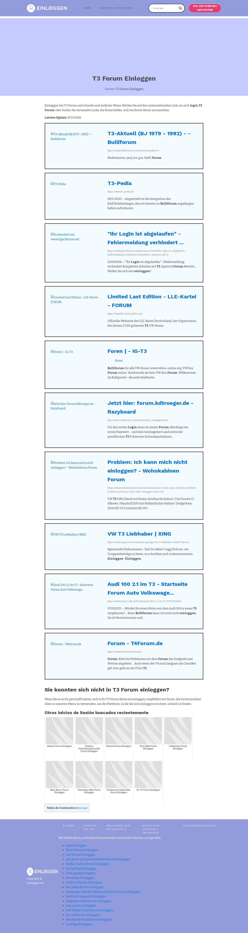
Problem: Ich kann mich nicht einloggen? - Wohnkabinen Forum (147, 471)
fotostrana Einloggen (80, 878)
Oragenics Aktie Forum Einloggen (88, 901)
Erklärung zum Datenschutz (118, 827)
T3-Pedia (119, 183)
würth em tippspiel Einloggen (86, 896)
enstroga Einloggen (79, 924)
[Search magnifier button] (180, 8)
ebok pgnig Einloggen (81, 873)
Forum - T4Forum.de (135, 643)
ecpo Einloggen (76, 845)
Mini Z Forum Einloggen (82, 850)
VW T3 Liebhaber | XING (139, 534)
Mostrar (81, 808)
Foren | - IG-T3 (127, 351)
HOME (87, 8)
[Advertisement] (124, 43)
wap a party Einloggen (81, 905)
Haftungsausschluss (200, 825)
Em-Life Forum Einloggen (83, 915)
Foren (119, 360)
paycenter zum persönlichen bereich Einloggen (98, 859)
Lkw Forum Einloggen (80, 854)
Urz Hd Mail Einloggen (81, 868)
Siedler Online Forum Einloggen (87, 864)
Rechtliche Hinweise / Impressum (151, 829)
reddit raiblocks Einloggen (84, 882)
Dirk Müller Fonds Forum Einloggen (90, 910)
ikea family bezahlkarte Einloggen (89, 919)
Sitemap (69, 825)
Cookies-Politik (90, 827)
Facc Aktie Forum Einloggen (84, 887)
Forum (109, 89)
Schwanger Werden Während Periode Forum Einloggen (103, 892)
